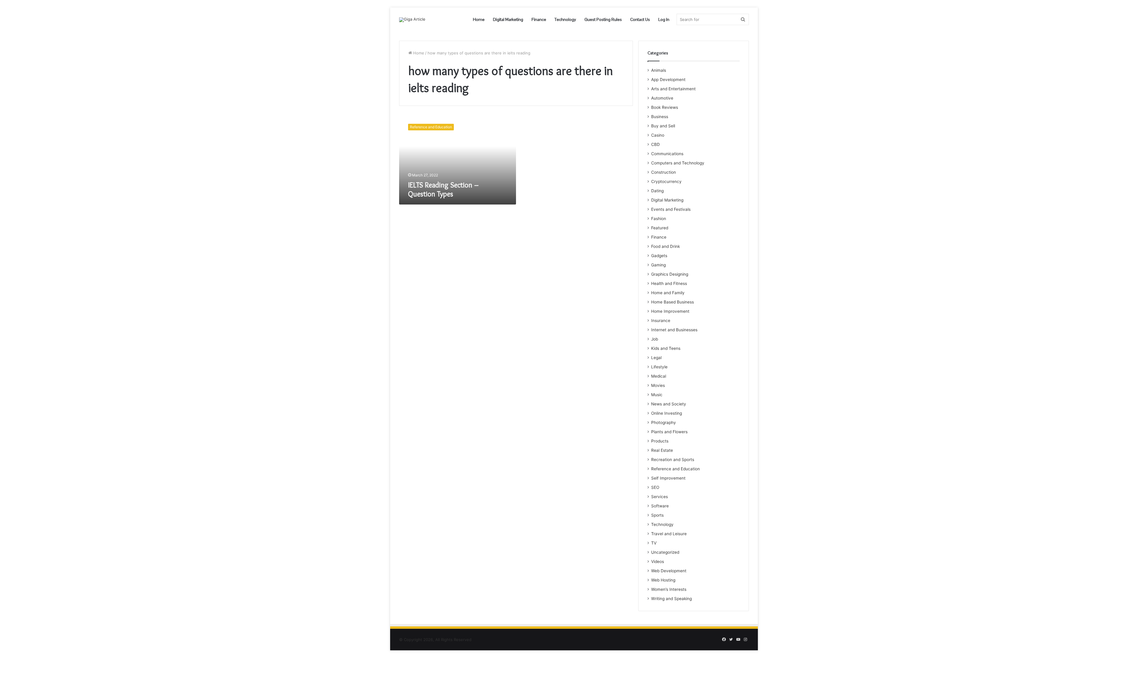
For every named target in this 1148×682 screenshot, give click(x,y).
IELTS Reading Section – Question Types (443, 189)
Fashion (658, 218)
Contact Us (640, 19)
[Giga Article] (412, 19)
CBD (655, 144)
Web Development (668, 570)
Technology (565, 19)
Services (659, 496)
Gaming (658, 265)
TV (654, 543)
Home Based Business (672, 302)
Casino (657, 135)
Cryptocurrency (666, 181)
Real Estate (662, 450)
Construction (663, 172)
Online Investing (666, 413)
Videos (657, 561)
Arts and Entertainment (673, 88)
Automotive (662, 98)
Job (654, 339)
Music (656, 394)
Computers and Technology (677, 163)
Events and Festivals (671, 209)
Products (659, 441)
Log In (663, 19)
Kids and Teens (665, 348)
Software (660, 506)
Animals (658, 70)
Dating (657, 190)
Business (659, 116)
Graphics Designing (669, 274)
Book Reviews (664, 107)
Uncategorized (665, 552)
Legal (656, 357)
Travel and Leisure (669, 533)
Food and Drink (665, 246)
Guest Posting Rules (603, 19)
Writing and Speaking (671, 598)
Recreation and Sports (672, 459)
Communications (667, 153)
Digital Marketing (508, 19)
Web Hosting (663, 580)
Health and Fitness (669, 283)
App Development (668, 79)
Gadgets (659, 255)
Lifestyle (659, 366)
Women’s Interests (668, 589)
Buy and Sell (663, 125)
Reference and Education (675, 468)
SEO (655, 487)
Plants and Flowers (669, 431)
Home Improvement (670, 311)
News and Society (668, 404)
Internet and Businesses (674, 329)
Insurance (660, 320)
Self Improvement (668, 478)
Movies (658, 385)
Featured (659, 227)
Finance (539, 19)
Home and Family (668, 292)
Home (479, 19)
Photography (663, 422)
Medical (658, 376)
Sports (657, 515)
